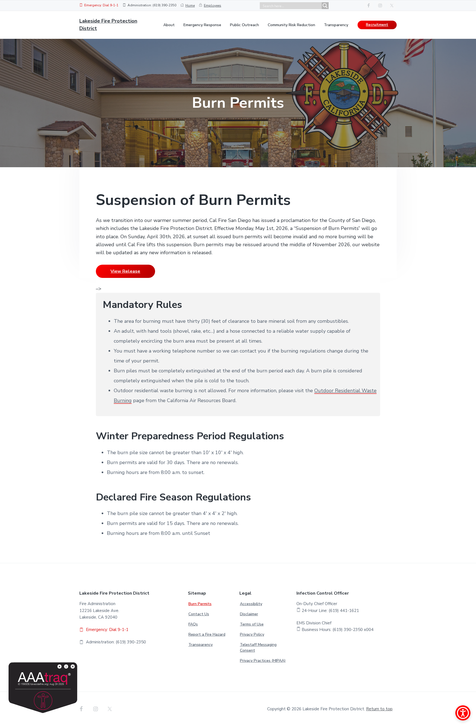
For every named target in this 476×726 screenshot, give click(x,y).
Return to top (379, 709)
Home (190, 5)
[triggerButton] (462, 712)
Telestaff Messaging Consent (258, 647)
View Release (125, 271)
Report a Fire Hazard (206, 634)
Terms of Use (252, 624)
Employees (212, 5)
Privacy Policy (252, 634)
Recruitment (377, 24)
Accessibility (251, 603)
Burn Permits (200, 603)
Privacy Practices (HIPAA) (263, 660)
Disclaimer (249, 614)
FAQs (193, 624)
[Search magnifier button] (325, 5)
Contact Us (198, 614)
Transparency (200, 644)
